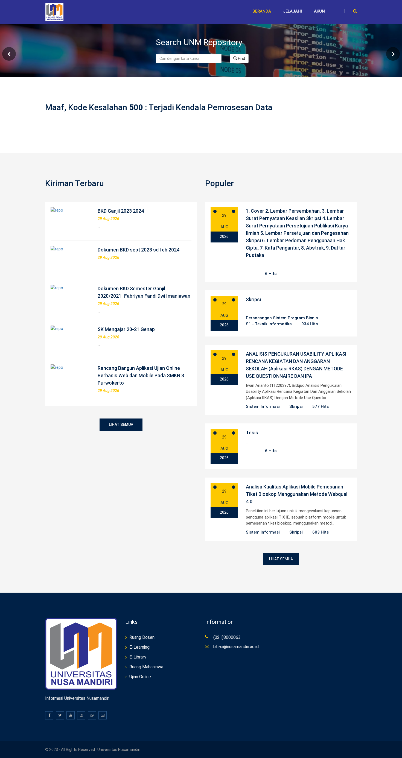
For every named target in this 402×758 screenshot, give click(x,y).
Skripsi (253, 299)
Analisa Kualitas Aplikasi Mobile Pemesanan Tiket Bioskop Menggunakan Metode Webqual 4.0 (296, 494)
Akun (319, 11)
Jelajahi (292, 11)
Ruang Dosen (142, 637)
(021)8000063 (227, 637)
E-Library (137, 657)
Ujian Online (140, 676)
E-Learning (139, 647)
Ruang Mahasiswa (146, 666)
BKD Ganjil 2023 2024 (121, 211)
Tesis (252, 432)
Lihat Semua (121, 424)
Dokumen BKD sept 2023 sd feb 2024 (138, 250)
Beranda (261, 11)
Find (241, 58)
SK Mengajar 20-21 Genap (126, 329)
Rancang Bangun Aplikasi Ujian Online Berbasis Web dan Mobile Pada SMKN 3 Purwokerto (141, 375)
